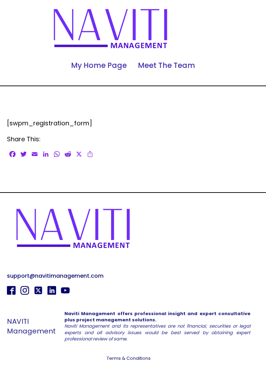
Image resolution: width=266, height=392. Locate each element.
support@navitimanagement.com (55, 276)
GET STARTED (133, 376)
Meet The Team (166, 65)
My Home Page (99, 65)
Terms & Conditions (129, 358)
